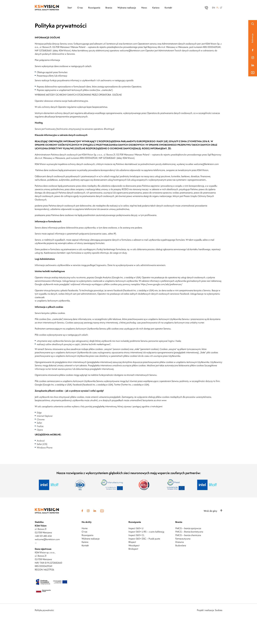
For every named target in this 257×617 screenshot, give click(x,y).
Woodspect (133, 545)
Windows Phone (44, 447)
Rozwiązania (94, 7)
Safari (39, 422)
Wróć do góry (211, 510)
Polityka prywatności (44, 610)
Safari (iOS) (42, 444)
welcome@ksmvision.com (132, 50)
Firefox (40, 426)
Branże (108, 7)
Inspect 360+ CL (136, 535)
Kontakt (168, 7)
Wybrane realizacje (127, 7)
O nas (80, 7)
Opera (40, 429)
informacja (55, 60)
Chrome (41, 419)
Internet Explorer (45, 415)
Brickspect (133, 548)
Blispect (132, 542)
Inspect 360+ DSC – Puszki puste (144, 538)
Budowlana (180, 545)
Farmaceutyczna (182, 538)
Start (69, 7)
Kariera (155, 7)
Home (85, 528)
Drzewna (179, 542)
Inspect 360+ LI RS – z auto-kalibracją (146, 531)
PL (217, 7)
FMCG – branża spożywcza (188, 528)
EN (213, 7)
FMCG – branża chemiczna (188, 535)
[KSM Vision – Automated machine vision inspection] (51, 7)
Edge (39, 412)
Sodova (218, 610)
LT (221, 7)
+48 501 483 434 (43, 535)
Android (40, 440)
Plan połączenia (42, 60)
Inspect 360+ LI (135, 528)
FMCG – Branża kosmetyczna (189, 531)
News (144, 7)
